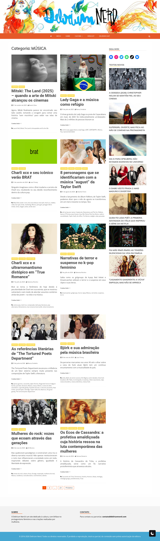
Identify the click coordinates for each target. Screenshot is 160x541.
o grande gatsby (24, 388)
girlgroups (74, 293)
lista (80, 214)
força (29, 474)
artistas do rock (18, 474)
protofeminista (75, 479)
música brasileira (65, 382)
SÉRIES (85, 168)
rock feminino (37, 475)
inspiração (40, 474)
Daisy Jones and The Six (90, 212)
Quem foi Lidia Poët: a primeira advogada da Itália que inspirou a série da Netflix (127, 221)
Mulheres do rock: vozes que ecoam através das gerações (32, 438)
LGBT (86, 130)
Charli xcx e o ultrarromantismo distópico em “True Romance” (28, 270)
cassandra (26, 384)
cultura (25, 474)
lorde (22, 205)
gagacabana (73, 130)
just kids (18, 386)
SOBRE (68, 36)
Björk (67, 378)
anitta (64, 378)
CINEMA (14, 87)
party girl (39, 205)
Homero (89, 477)
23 (60, 488)
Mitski (22, 128)
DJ (16, 205)
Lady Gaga (81, 130)
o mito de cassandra (46, 388)
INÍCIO (58, 36)
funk (99, 378)
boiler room (23, 203)
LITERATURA (31, 259)
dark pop (38, 305)
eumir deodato (92, 378)
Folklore (100, 212)
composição (31, 305)
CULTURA (78, 36)
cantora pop (65, 130)
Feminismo (78, 477)
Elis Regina (84, 378)
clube (13, 205)
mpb (102, 380)
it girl (18, 205)
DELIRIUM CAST (104, 36)
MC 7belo (69, 380)
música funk (86, 382)
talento (44, 475)
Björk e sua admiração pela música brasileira (79, 350)
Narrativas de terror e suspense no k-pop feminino (78, 263)
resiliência (19, 475)
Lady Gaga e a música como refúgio (79, 102)
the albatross (42, 390)
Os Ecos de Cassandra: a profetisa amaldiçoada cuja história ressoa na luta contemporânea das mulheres (82, 442)
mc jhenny (85, 380)
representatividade (69, 132)
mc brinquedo (77, 380)
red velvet (94, 293)
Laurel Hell (16, 128)
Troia (81, 479)
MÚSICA (21, 87)
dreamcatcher (66, 293)
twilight (92, 216)
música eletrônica (76, 382)
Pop (61, 132)
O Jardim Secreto (34, 388)
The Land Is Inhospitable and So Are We (36, 128)
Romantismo (22, 307)
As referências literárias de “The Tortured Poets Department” (32, 354)
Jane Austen (75, 214)
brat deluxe (34, 203)
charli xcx (47, 203)
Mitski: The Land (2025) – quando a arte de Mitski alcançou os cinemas (33, 96)
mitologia (99, 477)
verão (26, 207)
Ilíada (94, 477)
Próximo (69, 488)
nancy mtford (37, 386)
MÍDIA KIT (91, 36)
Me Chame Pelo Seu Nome (91, 214)
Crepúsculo (79, 212)
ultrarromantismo (48, 307)
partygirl (45, 205)
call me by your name (68, 212)
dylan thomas (34, 384)
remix (17, 207)
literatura (44, 305)
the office (79, 216)
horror (80, 293)
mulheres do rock (49, 474)
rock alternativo (28, 475)
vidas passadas (100, 216)
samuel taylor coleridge (23, 390)
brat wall (41, 203)
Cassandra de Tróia (68, 477)
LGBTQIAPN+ (93, 130)
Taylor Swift (72, 216)
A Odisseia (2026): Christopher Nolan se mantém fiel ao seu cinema (125, 95)
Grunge (34, 474)
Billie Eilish (16, 203)
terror (62, 295)
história (84, 477)
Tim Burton (86, 216)
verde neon (32, 207)
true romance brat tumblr (34, 307)
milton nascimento (94, 380)
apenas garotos (18, 384)
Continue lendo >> (16, 123)
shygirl (22, 207)
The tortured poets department (25, 391)
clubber (53, 203)
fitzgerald (42, 384)
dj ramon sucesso (75, 378)
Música (100, 130)
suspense (101, 293)
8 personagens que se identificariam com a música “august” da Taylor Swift (79, 179)
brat (29, 203)
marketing (28, 205)
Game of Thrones (65, 214)
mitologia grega (65, 479)
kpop (84, 293)
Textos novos (116, 65)
